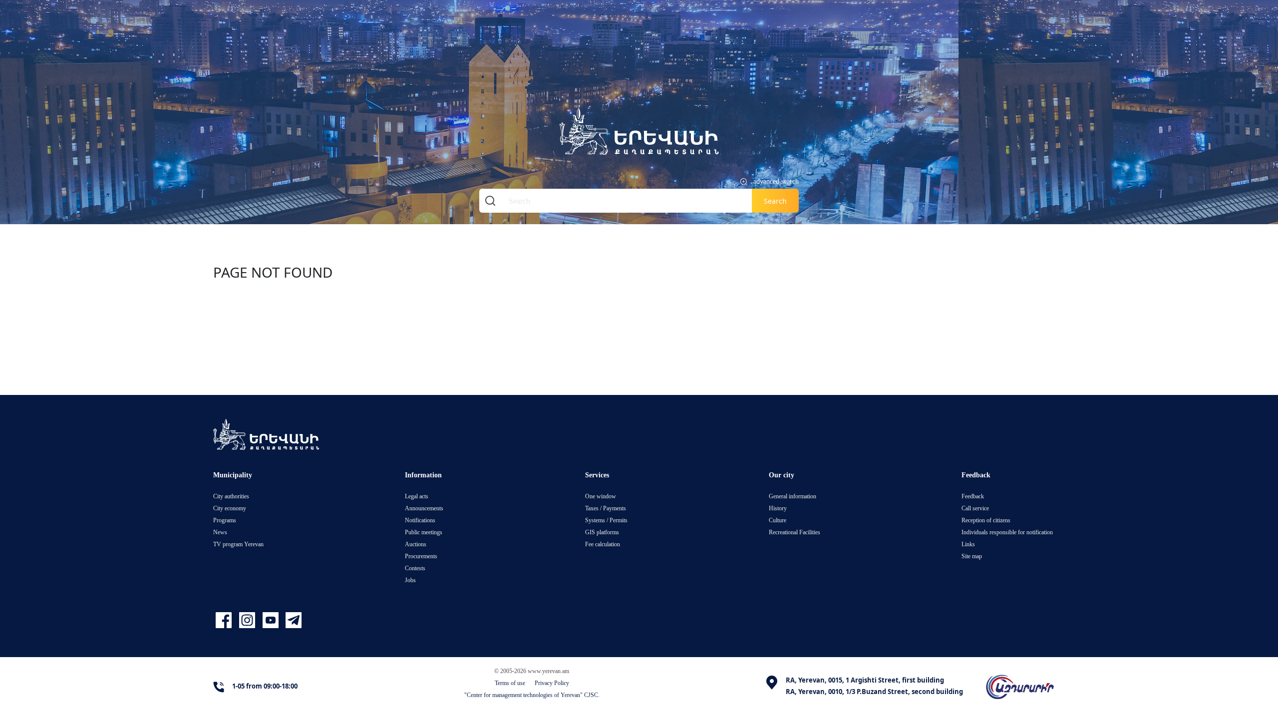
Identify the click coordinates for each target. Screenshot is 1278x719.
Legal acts (416, 496)
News (220, 532)
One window (600, 496)
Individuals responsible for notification (1007, 532)
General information (792, 496)
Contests (415, 568)
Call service (975, 508)
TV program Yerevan (238, 544)
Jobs (410, 580)
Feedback (972, 496)
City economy (229, 508)
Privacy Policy (552, 683)
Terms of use (510, 683)
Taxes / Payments (605, 508)
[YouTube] (272, 620)
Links (968, 544)
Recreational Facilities (794, 532)
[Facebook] (225, 620)
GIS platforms (602, 532)
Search (775, 201)
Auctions (415, 544)
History (778, 508)
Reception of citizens (985, 520)
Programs (224, 520)
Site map (971, 556)
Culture (777, 520)
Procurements (421, 556)
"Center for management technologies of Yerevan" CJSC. (532, 695)
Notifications (420, 520)
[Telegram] (293, 620)
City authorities (231, 496)
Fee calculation (602, 544)
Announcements (424, 508)
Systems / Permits (606, 520)
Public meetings (423, 532)
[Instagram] (248, 620)
